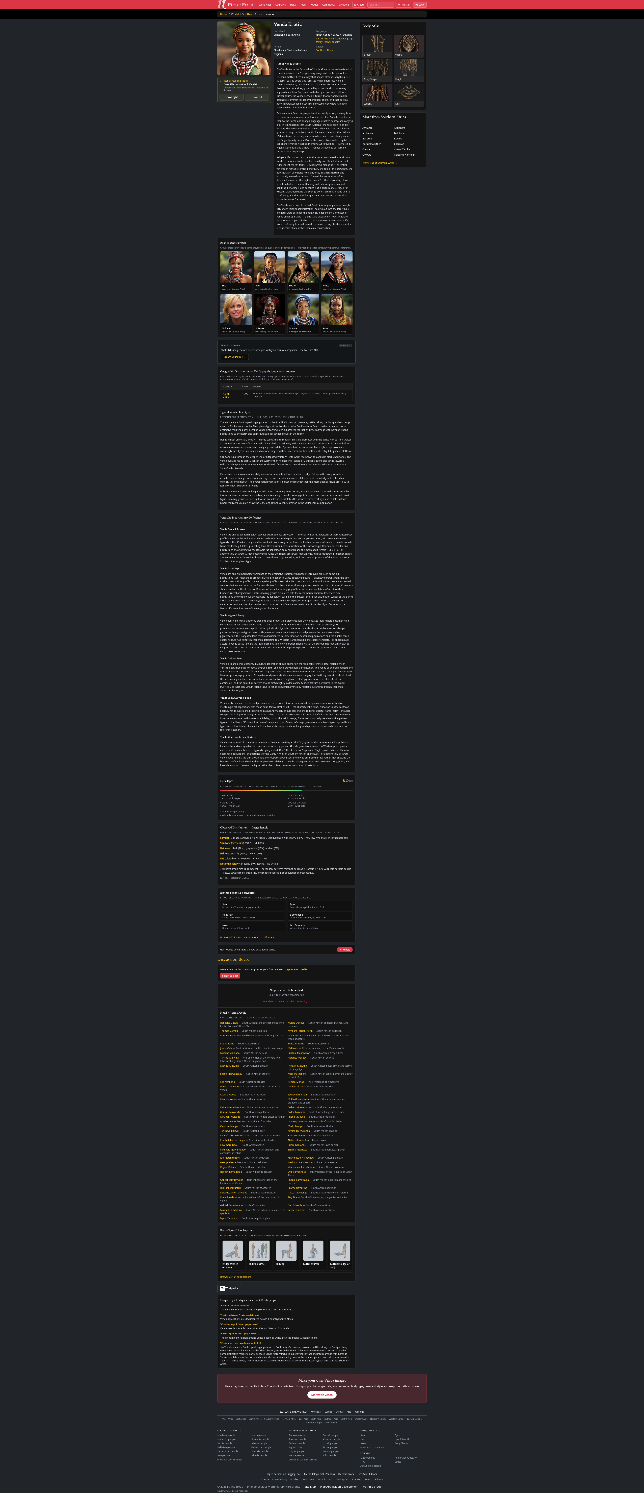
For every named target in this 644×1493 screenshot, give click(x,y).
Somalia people (259, 1451)
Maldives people (226, 1435)
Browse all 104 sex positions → (237, 1276)
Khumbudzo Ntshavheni (301, 1157)
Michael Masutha (229, 1065)
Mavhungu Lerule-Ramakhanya (237, 1035)
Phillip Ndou (294, 1140)
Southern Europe (314, 1422)
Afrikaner (367, 127)
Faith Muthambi (296, 1135)
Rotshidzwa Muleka (230, 1121)
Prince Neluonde (297, 1144)
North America (331, 1422)
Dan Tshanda (295, 1205)
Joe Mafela (226, 1048)
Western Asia (361, 1419)
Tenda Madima (296, 1043)
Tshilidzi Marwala (229, 1057)
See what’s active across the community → (286, 1001)
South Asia (316, 1419)
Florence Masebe (297, 1057)
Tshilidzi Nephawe (297, 1149)
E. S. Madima (227, 1043)
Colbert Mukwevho (298, 1107)
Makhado (293, 1048)
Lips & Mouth (402, 1439)
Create (360, 4)
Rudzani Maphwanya (299, 1053)
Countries (280, 4)
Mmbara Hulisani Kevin (300, 1030)
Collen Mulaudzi (296, 1112)
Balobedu (399, 133)
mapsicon (244, 1490)
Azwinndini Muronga (299, 1130)
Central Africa (255, 1419)
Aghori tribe (295, 1447)
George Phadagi (229, 1162)
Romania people (260, 1439)
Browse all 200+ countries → (231, 1459)
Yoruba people (331, 1451)
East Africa (241, 1419)
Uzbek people (330, 1443)
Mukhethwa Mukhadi (299, 1099)
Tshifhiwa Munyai (229, 1130)
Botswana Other (371, 143)
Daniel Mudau (295, 1086)
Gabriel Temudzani (230, 1205)
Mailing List (342, 1479)
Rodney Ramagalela (231, 1171)
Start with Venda (322, 1395)
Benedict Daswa (229, 1022)
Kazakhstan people (227, 1451)
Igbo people (329, 1455)
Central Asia (346, 1419)
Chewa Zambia (402, 149)
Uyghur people (297, 1451)
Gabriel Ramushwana (231, 1179)
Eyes (397, 1435)
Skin (362, 1435)
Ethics (398, 1461)
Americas (316, 1411)
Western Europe (397, 1419)
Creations (344, 4)
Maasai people (297, 1435)
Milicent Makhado (230, 1053)
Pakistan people (226, 1447)
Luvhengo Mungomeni (300, 1121)
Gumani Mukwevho (230, 1112)
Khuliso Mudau (228, 1094)
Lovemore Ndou (229, 1144)
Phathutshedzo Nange (232, 1140)
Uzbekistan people (261, 1447)
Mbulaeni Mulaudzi (230, 1116)
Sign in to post (230, 975)
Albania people (259, 1443)
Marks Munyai (295, 1126)
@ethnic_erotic (346, 1474)
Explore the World (293, 1411)
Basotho (367, 138)
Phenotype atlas (370, 1431)
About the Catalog (370, 1465)
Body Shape (401, 1443)
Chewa (366, 149)
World (235, 14)
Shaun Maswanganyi (231, 1073)
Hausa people (296, 1455)
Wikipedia (231, 1288)
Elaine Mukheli (228, 1107)
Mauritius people (226, 1439)
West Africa (227, 1419)
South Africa (226, 395)
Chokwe (366, 154)
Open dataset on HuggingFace (284, 1474)
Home (223, 14)
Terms (368, 1479)
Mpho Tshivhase (229, 1218)
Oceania (359, 1411)
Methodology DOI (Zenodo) (319, 1474)
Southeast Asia (331, 1419)
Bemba (398, 138)
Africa (339, 1411)
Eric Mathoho (227, 1081)
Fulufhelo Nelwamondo (233, 1149)
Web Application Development (339, 1486)
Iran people (223, 1455)
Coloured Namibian (404, 154)
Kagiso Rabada (228, 1167)
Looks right (231, 97)
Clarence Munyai (229, 1126)
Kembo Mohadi (296, 1081)
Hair (362, 1439)
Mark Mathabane (297, 1073)
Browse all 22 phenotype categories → (241, 937)
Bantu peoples (332, 41)
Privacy (379, 1479)
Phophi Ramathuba (298, 1179)
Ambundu (367, 133)
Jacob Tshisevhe (296, 1210)
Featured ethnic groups (303, 1431)
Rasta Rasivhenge (297, 1192)
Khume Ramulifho (297, 1187)
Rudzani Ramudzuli (230, 1187)
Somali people (330, 1435)
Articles (314, 4)
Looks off (257, 97)
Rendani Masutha (297, 1065)
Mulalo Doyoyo (296, 1022)
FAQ (362, 1461)
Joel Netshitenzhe (230, 1157)
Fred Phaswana (296, 1162)
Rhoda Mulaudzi (296, 1116)
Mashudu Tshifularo (231, 1210)
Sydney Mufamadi (297, 1094)
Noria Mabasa (295, 1035)
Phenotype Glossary (406, 1457)
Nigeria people (259, 1455)
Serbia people (224, 1443)
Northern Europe (378, 1419)
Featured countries (229, 1431)
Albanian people (331, 1439)
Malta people (258, 1435)
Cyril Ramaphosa (297, 1171)
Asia (349, 1411)
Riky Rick (292, 1197)
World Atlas (265, 4)
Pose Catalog (279, 1479)
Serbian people (297, 1443)
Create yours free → (235, 356)
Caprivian (399, 143)
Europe (328, 1411)
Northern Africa (289, 1419)
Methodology (367, 1457)
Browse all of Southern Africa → (379, 162)
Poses (303, 4)
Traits (293, 4)
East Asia (303, 1419)
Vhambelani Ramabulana (301, 1167)
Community (328, 4)
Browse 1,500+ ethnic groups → (304, 1459)
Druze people (330, 1447)
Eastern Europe (414, 1419)
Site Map (356, 1479)
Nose (363, 1443)
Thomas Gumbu (229, 1030)
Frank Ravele (227, 1197)
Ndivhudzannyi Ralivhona (233, 1192)
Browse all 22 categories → (373, 1447)
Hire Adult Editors (367, 1474)
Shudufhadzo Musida (231, 1135)
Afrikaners (399, 127)
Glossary (269, 937)
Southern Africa (252, 14)
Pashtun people (297, 1439)
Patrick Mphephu (229, 1086)
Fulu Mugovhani (228, 1099)
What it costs (325, 1479)
